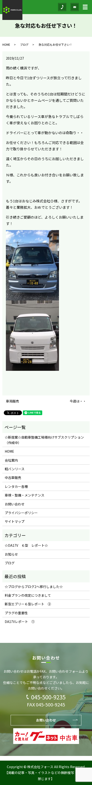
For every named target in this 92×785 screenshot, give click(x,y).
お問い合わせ (15, 504)
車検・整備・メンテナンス (24, 495)
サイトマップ (15, 521)
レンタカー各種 (16, 486)
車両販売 (12, 401)
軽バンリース (15, 468)
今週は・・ (78, 401)
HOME (6, 44)
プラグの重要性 (16, 613)
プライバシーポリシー (21, 512)
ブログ (24, 44)
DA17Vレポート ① (20, 621)
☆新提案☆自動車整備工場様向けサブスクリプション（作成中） (44, 440)
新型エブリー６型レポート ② (28, 604)
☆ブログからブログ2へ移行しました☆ (34, 586)
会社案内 (11, 460)
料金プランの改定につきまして (28, 595)
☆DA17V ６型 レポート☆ (26, 545)
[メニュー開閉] (85, 7)
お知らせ (11, 554)
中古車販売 (13, 477)
